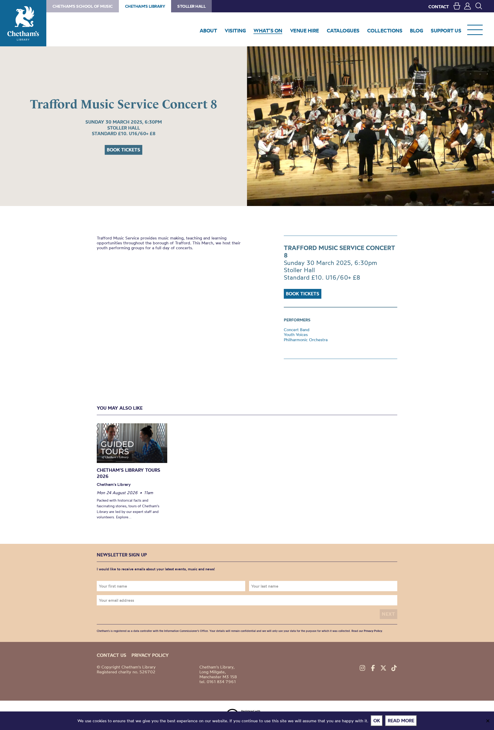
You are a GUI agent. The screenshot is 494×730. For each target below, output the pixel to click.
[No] (487, 720)
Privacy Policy (373, 631)
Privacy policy (150, 655)
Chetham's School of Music (82, 6)
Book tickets (123, 150)
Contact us (111, 655)
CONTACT (438, 6)
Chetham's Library (23, 23)
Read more (401, 721)
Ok (376, 721)
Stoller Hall (191, 6)
